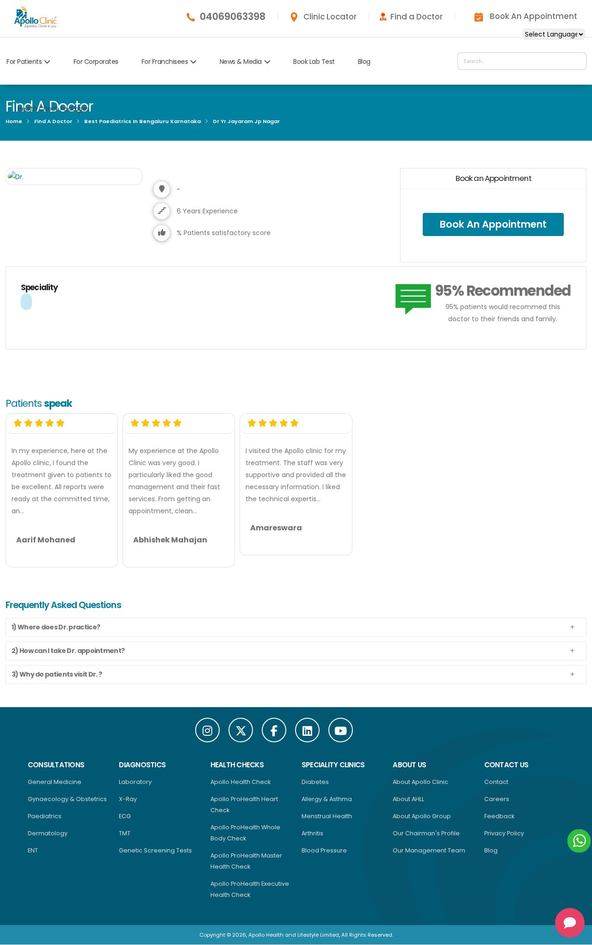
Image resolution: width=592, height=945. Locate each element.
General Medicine (54, 782)
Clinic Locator (330, 16)
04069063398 (232, 17)
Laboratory (135, 782)
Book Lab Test (314, 61)
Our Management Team (429, 850)
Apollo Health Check (240, 782)
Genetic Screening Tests (155, 850)
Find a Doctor (416, 16)
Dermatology (48, 833)
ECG (125, 816)
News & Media (241, 61)
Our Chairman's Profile (426, 833)
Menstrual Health (327, 816)
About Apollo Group (422, 816)
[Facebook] (274, 730)
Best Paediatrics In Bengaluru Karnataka (142, 121)
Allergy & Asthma (327, 799)
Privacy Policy (504, 833)
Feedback (499, 816)
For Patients (24, 61)
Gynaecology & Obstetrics (67, 799)
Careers (496, 799)
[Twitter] (240, 730)
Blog (364, 61)
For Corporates (96, 61)
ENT (33, 850)
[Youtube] (340, 730)
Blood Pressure (324, 850)
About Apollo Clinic (420, 782)
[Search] (576, 61)
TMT (124, 833)
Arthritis (312, 833)
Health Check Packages (53, 108)
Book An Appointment (533, 16)
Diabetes (315, 782)
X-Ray (128, 799)
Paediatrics (45, 816)
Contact (496, 782)
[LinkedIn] (307, 730)
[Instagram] (207, 730)
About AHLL (408, 799)
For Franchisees (165, 61)
